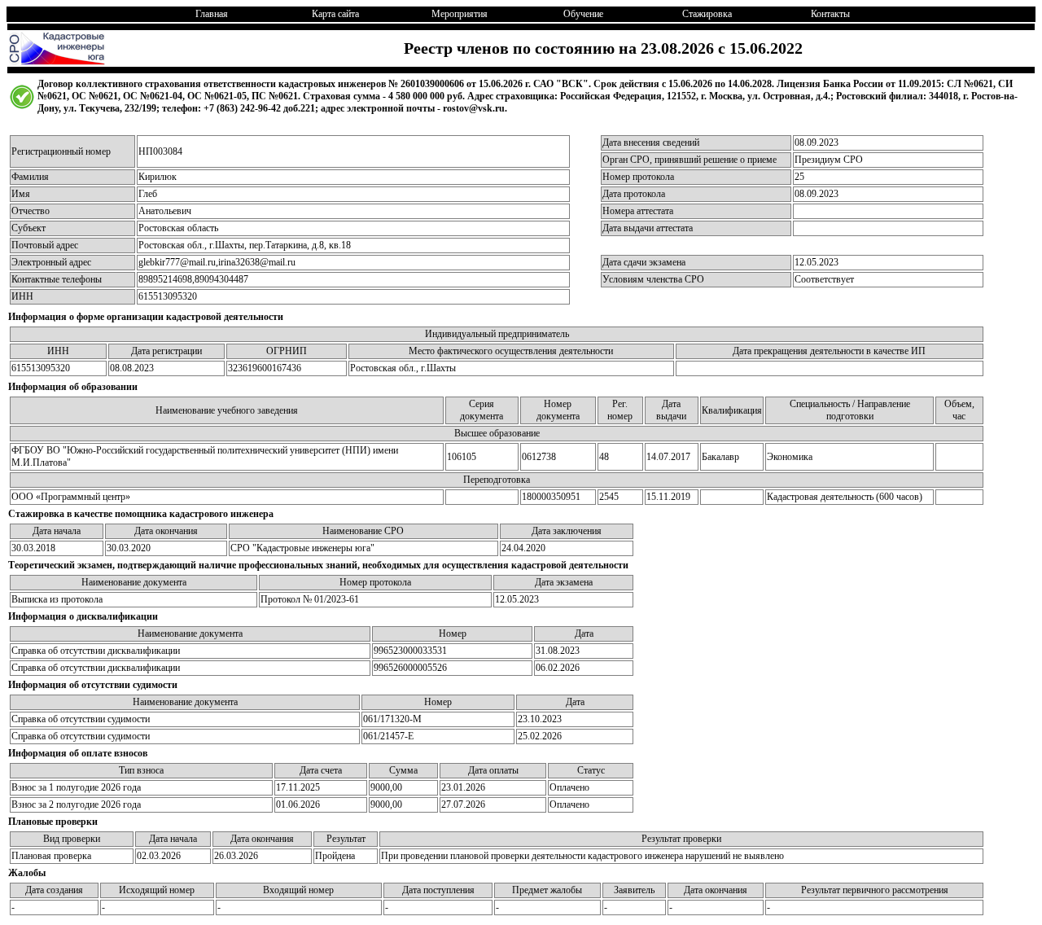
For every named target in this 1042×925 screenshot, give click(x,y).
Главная (211, 14)
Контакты (830, 14)
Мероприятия (459, 14)
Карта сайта (335, 14)
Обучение (583, 14)
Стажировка (707, 14)
